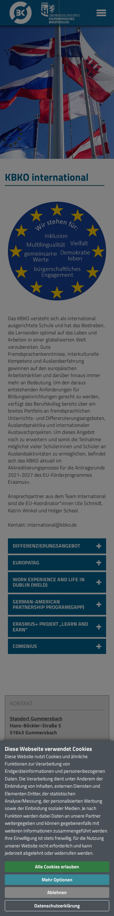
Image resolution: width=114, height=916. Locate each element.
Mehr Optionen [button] (56, 879)
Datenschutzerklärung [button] (57, 905)
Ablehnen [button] (56, 892)
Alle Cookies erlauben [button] (57, 866)
